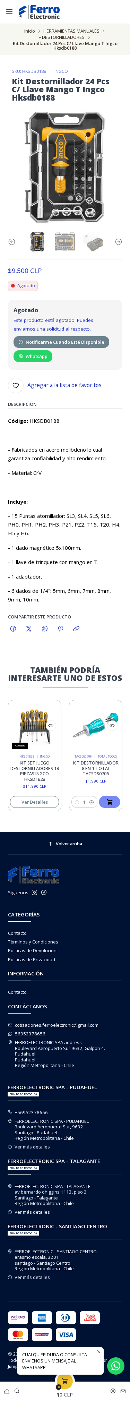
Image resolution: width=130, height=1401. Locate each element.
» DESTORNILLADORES (62, 37)
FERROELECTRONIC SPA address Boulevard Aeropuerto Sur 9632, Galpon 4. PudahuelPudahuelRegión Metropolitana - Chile (60, 1053)
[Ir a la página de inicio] (39, 12)
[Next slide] (117, 242)
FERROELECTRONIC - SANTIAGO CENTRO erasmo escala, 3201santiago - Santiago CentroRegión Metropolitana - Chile (56, 1260)
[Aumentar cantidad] (86, 802)
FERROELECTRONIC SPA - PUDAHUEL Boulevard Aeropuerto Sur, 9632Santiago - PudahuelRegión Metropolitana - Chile (52, 1129)
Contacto (17, 933)
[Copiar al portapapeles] (76, 628)
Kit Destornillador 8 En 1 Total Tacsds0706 (90, 768)
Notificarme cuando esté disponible (65, 342)
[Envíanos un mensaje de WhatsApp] (115, 1366)
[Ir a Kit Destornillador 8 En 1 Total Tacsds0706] (90, 726)
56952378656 (30, 1034)
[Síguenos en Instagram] (34, 892)
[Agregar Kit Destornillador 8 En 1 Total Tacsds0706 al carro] (104, 802)
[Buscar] (17, 1389)
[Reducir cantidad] (71, 802)
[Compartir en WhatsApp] (44, 628)
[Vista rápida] (46, 725)
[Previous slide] (13, 242)
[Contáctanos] (123, 1389)
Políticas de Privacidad (31, 959)
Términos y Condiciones (33, 942)
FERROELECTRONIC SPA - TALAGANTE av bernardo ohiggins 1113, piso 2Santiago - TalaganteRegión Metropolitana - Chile (52, 1194)
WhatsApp (36, 356)
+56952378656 (31, 1112)
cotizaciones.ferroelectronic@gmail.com (56, 1025)
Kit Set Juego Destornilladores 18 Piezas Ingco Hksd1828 (29, 771)
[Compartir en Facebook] (13, 628)
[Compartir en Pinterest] (60, 628)
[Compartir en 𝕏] (29, 628)
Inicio (29, 31)
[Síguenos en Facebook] (44, 892)
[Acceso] (113, 1389)
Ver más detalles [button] (32, 1147)
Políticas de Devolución (32, 950)
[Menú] (9, 12)
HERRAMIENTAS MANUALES (71, 31)
